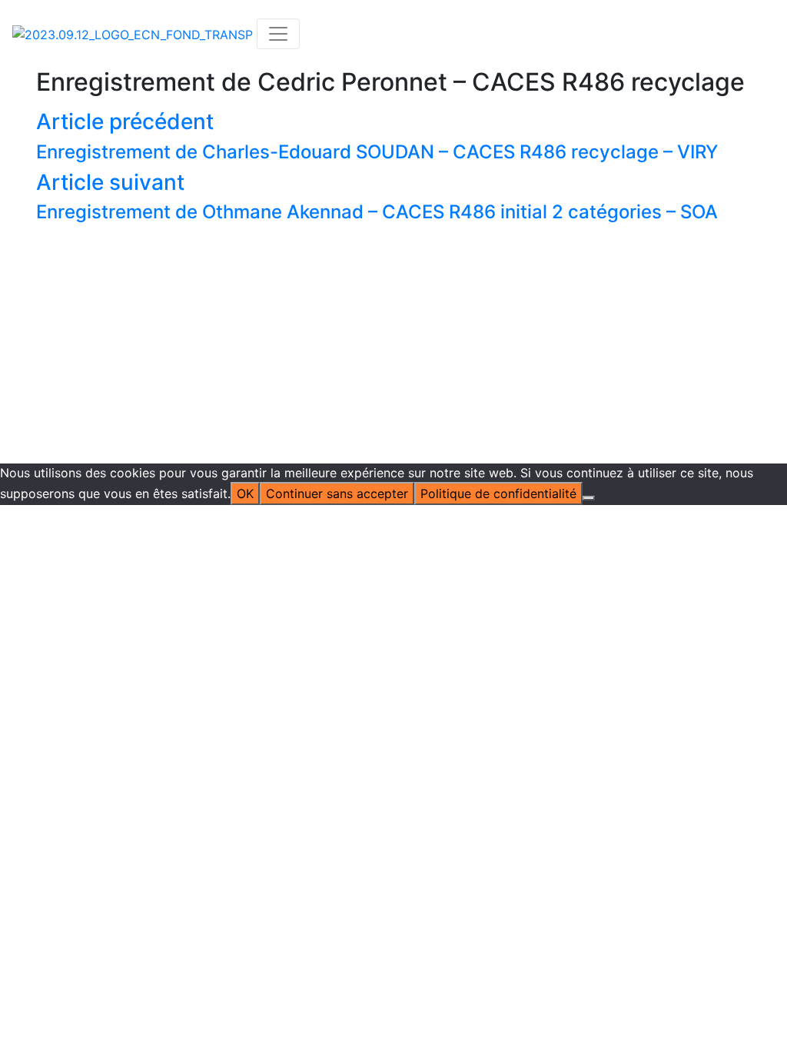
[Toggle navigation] (278, 33)
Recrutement (411, 254)
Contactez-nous (636, 162)
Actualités (280, 162)
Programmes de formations (453, 180)
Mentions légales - (316, 328)
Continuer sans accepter (337, 493)
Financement (288, 291)
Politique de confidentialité (449, 328)
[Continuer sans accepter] (589, 498)
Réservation (408, 162)
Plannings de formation (441, 199)
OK (245, 493)
